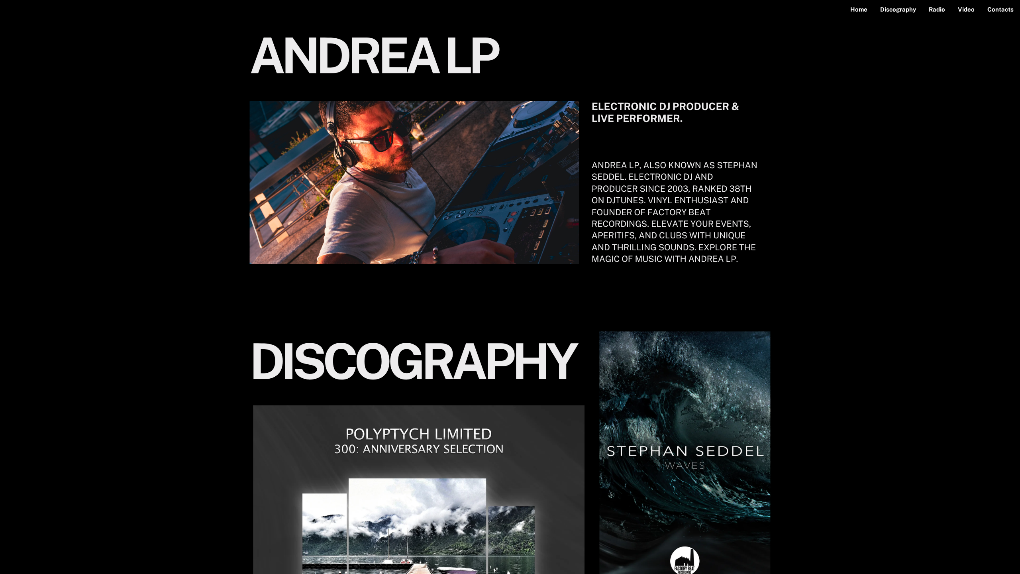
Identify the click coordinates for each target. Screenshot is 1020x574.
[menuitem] (858, 9)
